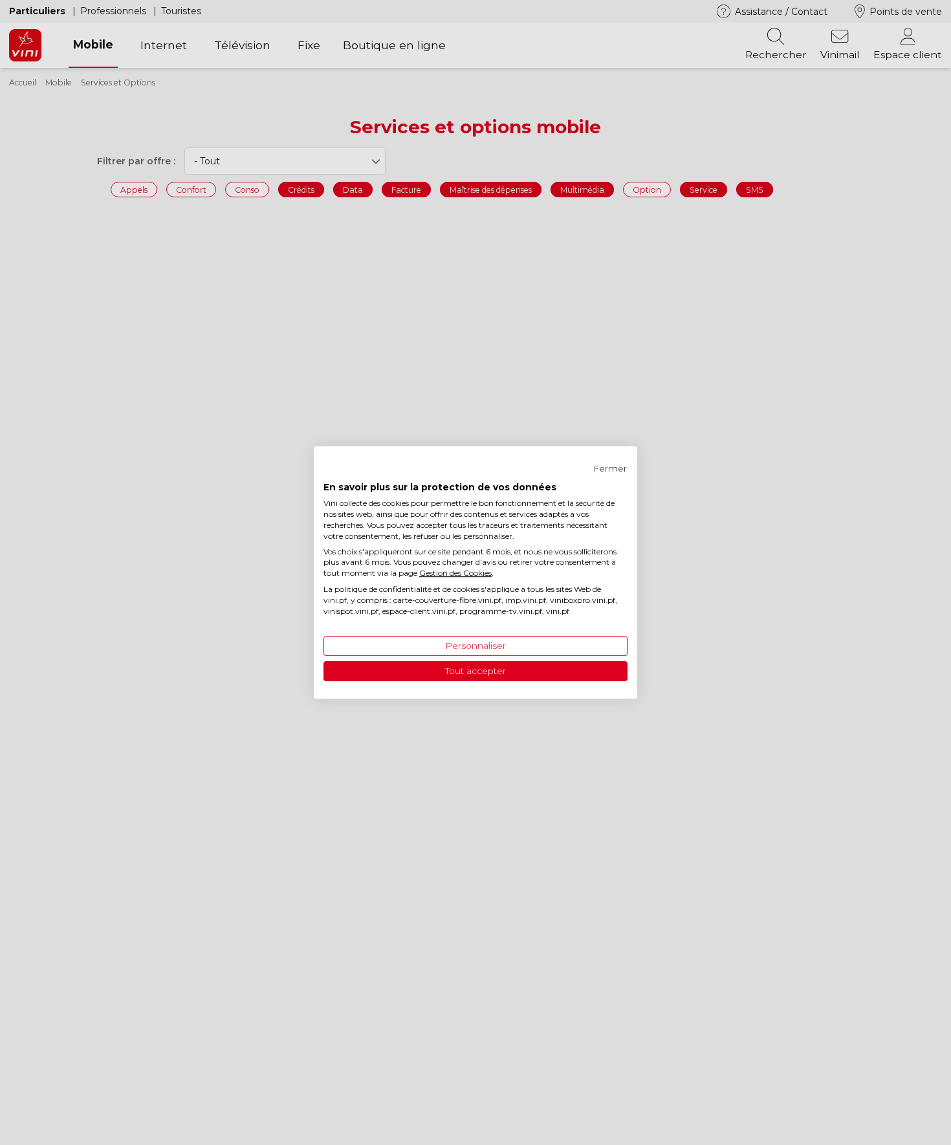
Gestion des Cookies (455, 573)
